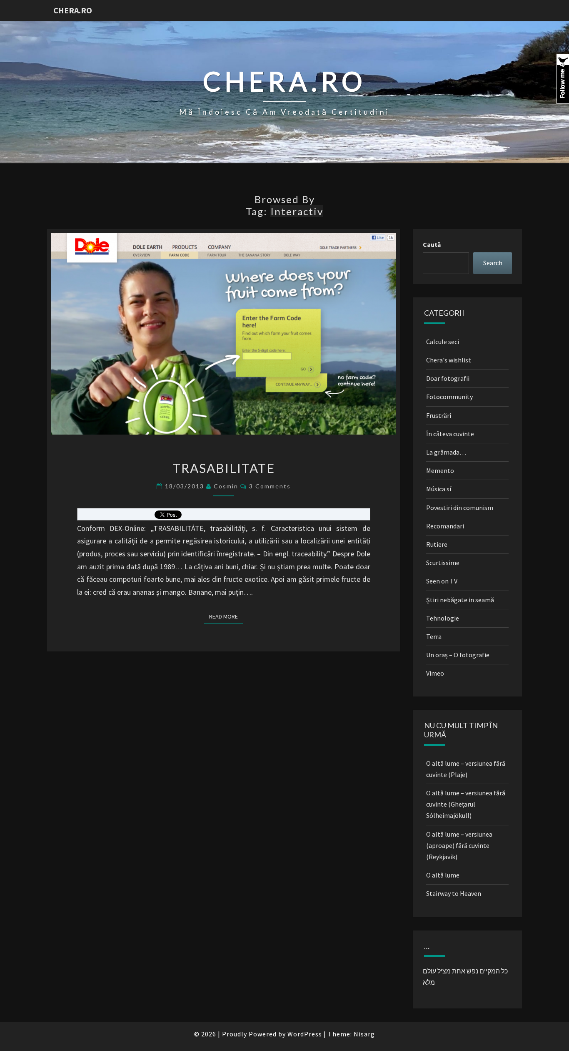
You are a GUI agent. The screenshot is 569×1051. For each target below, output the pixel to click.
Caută (432, 244)
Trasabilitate (223, 467)
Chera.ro (72, 10)
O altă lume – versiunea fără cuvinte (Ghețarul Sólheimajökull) (465, 804)
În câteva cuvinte (450, 434)
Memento (440, 470)
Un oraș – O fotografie (457, 655)
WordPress (304, 1034)
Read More (226, 616)
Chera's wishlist (448, 360)
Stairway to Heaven (453, 893)
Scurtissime (442, 562)
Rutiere (436, 544)
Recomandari (445, 526)
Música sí (438, 489)
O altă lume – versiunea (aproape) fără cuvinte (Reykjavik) (459, 845)
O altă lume (442, 875)
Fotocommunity (449, 396)
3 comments (270, 486)
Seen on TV (441, 581)
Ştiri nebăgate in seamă (460, 600)
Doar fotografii (447, 378)
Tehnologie (442, 618)
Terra (434, 636)
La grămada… (446, 452)
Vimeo (435, 673)
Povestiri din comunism (459, 507)
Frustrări (438, 415)
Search (492, 263)
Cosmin (226, 486)
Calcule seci (442, 341)
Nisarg (364, 1034)
